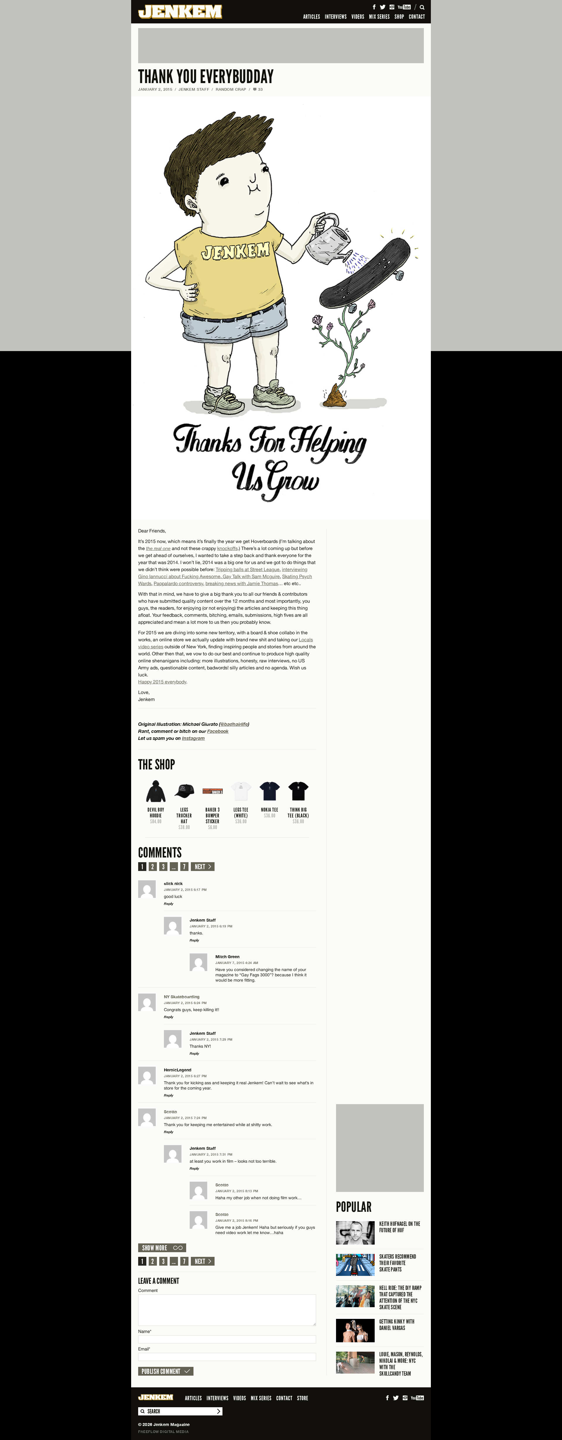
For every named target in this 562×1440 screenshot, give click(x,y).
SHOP (399, 16)
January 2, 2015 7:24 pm (185, 1118)
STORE (302, 1398)
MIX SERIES (379, 16)
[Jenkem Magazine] (180, 11)
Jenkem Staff (194, 89)
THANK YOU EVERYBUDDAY (206, 77)
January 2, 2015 (155, 89)
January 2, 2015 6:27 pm (185, 1076)
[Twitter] (383, 7)
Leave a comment (158, 1281)
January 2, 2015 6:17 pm (185, 889)
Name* (144, 1331)
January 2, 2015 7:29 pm (211, 1039)
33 (258, 89)
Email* (144, 1348)
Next (200, 867)
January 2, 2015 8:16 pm (236, 1220)
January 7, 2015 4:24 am (236, 963)
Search (142, 1411)
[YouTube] (404, 7)
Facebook (218, 731)
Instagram (193, 738)
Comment (148, 1290)
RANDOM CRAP (231, 89)
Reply (168, 903)
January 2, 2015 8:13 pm (236, 1191)
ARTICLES (311, 16)
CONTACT (417, 16)
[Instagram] (392, 7)
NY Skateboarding (182, 996)
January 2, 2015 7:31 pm (211, 1154)
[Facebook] (374, 7)
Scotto (170, 1111)
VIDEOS (358, 16)
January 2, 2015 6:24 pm (185, 1003)
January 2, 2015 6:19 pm (211, 926)
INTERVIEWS (336, 16)
